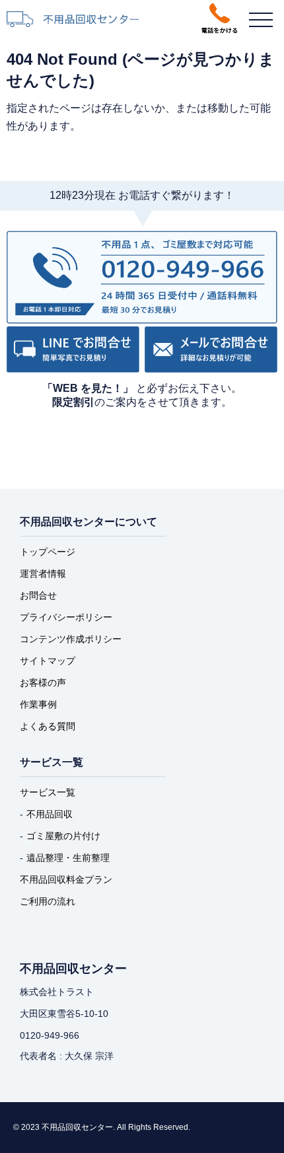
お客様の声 (43, 682)
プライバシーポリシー (66, 617)
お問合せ (38, 595)
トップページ (47, 551)
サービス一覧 (47, 792)
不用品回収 (49, 814)
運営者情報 (43, 573)
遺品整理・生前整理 (68, 857)
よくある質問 (47, 726)
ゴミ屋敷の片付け (63, 836)
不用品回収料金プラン (66, 879)
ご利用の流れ (47, 901)
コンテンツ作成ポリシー (71, 639)
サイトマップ (47, 660)
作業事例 (38, 704)
